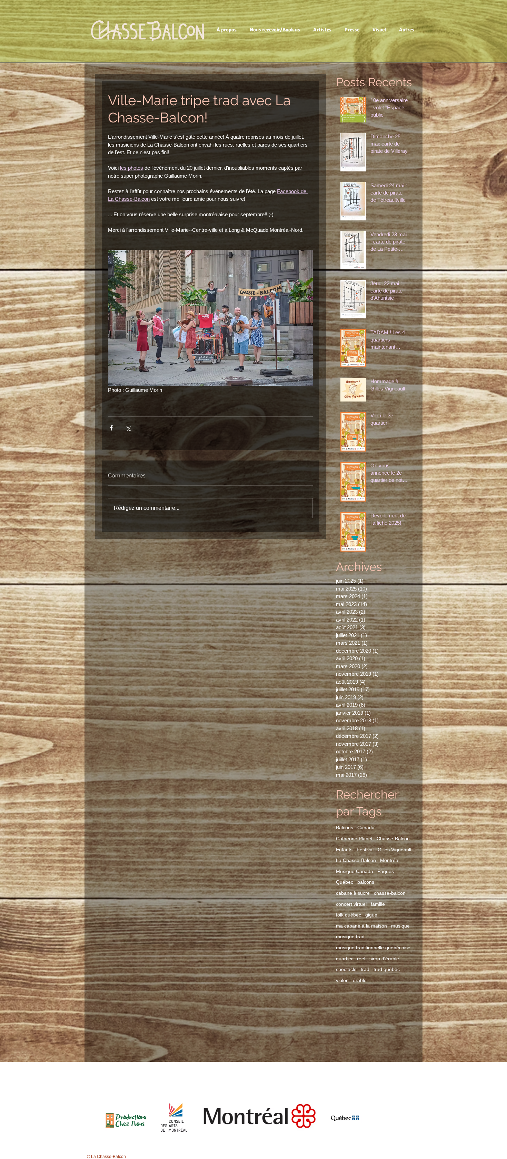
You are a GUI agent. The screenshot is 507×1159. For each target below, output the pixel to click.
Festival (365, 849)
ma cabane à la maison (361, 926)
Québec (344, 882)
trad (365, 969)
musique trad (350, 936)
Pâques (385, 871)
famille (378, 904)
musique (400, 926)
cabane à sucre (353, 893)
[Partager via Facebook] (111, 428)
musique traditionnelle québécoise (373, 947)
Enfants (344, 849)
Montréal (389, 860)
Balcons (344, 827)
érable (360, 980)
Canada (366, 827)
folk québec (348, 915)
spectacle (346, 969)
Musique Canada (354, 871)
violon (342, 980)
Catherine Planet (354, 838)
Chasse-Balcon (393, 838)
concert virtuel (351, 904)
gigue (371, 915)
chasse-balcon (390, 893)
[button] (227, 30)
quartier (344, 958)
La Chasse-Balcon (356, 860)
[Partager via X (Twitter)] (128, 428)
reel (361, 958)
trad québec (387, 969)
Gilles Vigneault (394, 849)
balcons (365, 882)
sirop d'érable (384, 958)
